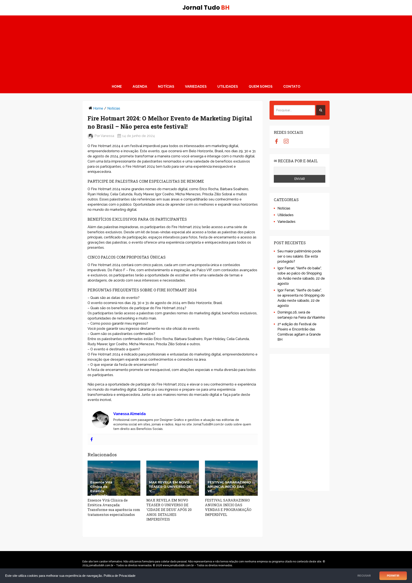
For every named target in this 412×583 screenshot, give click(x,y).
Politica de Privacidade (119, 575)
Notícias (166, 86)
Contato (291, 86)
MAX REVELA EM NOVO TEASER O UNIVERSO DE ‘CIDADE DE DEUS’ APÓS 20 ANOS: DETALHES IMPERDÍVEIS (169, 510)
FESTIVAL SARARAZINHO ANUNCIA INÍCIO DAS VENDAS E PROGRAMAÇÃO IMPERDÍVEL (228, 507)
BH (206, 8)
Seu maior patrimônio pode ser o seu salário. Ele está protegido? (299, 256)
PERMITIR (393, 575)
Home (117, 86)
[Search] (320, 110)
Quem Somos (261, 86)
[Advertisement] (206, 48)
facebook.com (276, 141)
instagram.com (286, 141)
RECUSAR (364, 575)
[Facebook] (92, 439)
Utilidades (227, 86)
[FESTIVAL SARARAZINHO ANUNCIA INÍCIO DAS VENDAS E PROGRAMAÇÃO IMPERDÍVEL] (231, 478)
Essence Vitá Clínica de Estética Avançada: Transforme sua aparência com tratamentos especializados (114, 507)
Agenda (140, 86)
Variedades (196, 86)
